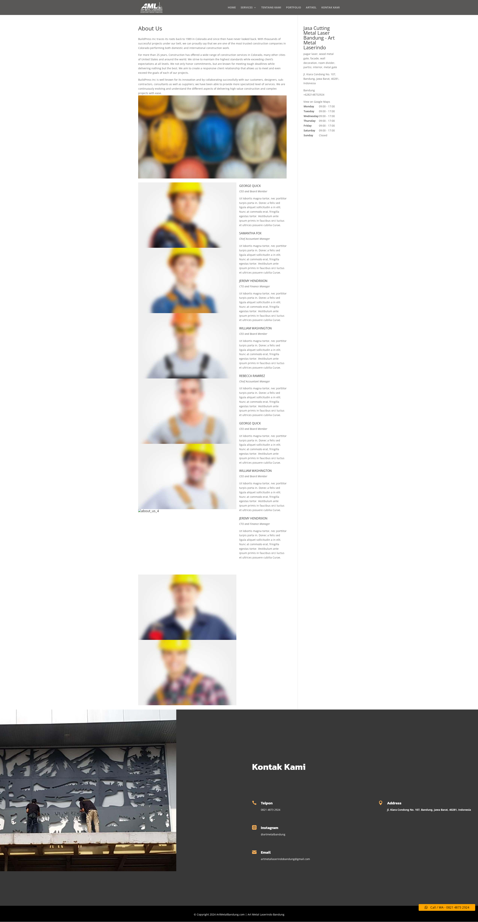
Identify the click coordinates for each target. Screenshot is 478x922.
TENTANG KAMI (271, 7)
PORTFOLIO (293, 7)
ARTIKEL (311, 7)
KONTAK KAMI (330, 7)
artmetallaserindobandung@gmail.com (285, 859)
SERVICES (247, 7)
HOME (232, 7)
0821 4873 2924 (270, 809)
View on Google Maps (316, 101)
